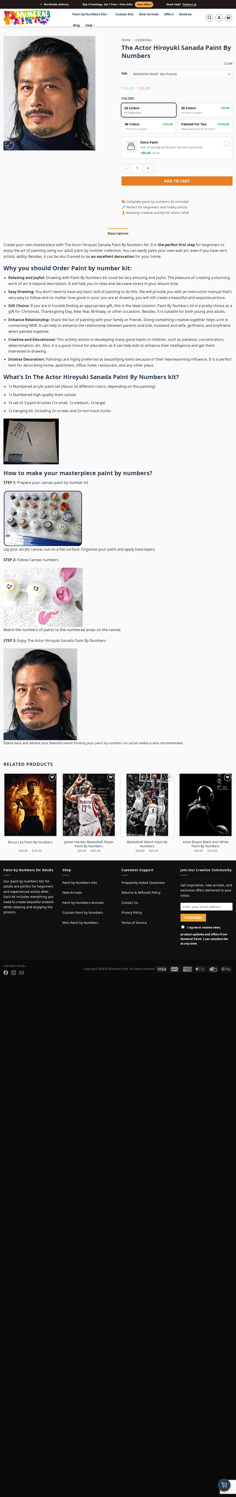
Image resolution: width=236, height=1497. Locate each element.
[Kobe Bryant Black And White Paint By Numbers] (206, 805)
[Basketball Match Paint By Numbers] (147, 805)
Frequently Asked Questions (143, 882)
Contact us (189, 4)
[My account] (219, 17)
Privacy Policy (131, 912)
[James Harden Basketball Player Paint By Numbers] (89, 805)
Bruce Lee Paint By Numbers (30, 842)
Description (118, 233)
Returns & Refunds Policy (140, 892)
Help (89, 25)
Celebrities (143, 40)
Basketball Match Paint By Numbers (147, 844)
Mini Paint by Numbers (80, 922)
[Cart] (228, 17)
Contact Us (129, 902)
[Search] (209, 17)
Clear (228, 64)
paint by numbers (123, 473)
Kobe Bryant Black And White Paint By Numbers (205, 844)
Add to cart (177, 181)
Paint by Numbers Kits (89, 14)
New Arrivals (149, 14)
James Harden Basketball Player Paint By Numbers (89, 844)
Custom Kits (124, 14)
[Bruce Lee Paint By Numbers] (30, 805)
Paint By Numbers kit (175, 305)
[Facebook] (5, 972)
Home (125, 40)
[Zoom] (9, 144)
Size (124, 73)
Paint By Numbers (86, 277)
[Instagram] (13, 972)
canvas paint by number (62, 482)
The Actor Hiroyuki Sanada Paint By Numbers (104, 244)
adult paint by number (83, 250)
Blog (76, 25)
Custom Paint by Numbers (82, 912)
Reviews (185, 14)
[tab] (118, 233)
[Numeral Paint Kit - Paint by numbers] (33, 18)
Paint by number (95, 268)
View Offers (144, 4)
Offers (169, 14)
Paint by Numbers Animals (83, 902)
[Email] (21, 972)
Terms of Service (134, 922)
